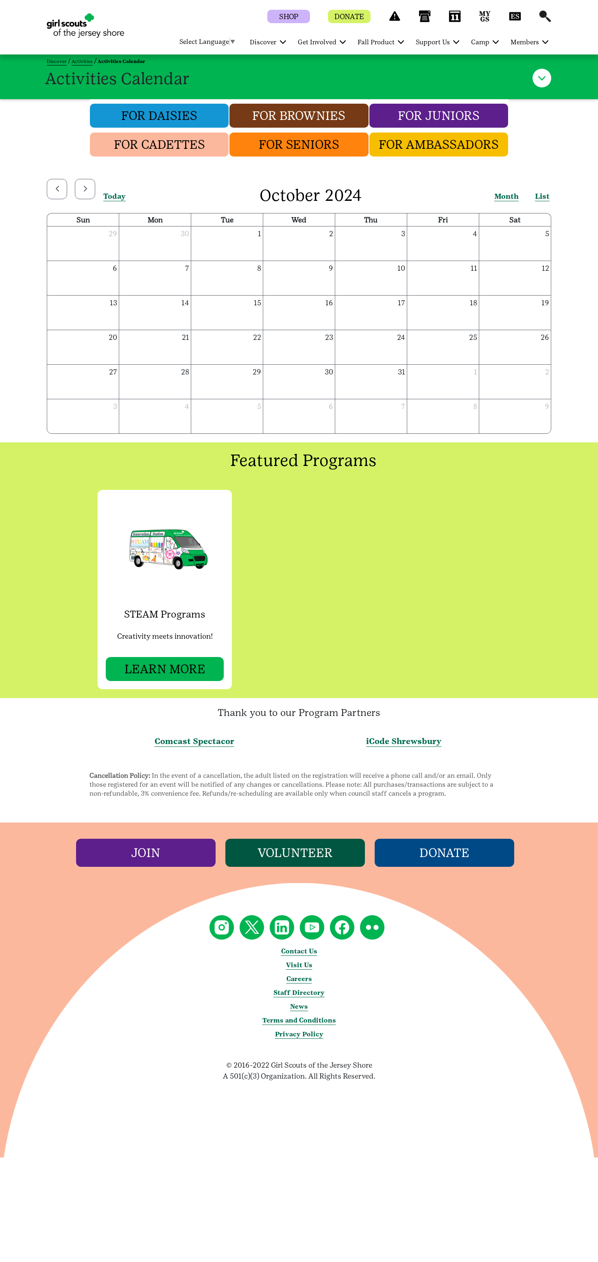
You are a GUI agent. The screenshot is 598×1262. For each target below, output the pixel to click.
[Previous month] (57, 189)
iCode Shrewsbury (403, 741)
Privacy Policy (299, 1034)
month (506, 196)
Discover (57, 61)
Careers (299, 979)
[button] (394, 20)
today (114, 196)
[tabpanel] (169, 589)
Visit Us (299, 965)
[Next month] (85, 189)
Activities (82, 61)
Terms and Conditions (299, 1020)
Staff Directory (299, 993)
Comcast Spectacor (194, 741)
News (299, 1006)
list (542, 196)
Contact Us (299, 951)
